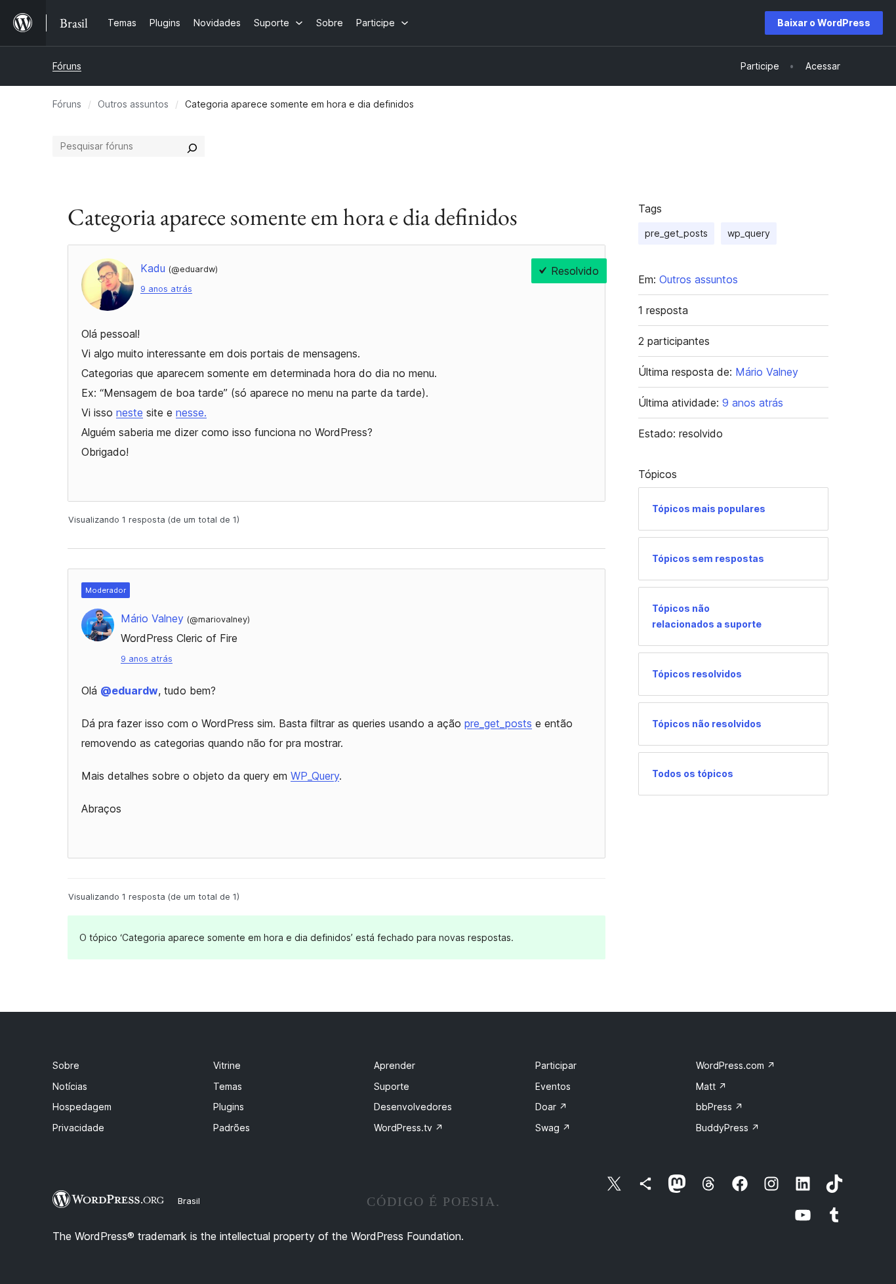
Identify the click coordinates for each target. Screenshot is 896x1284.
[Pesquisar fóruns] (192, 146)
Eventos (553, 1086)
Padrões (231, 1127)
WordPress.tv (408, 1127)
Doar (551, 1106)
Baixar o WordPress (823, 22)
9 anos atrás (166, 289)
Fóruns (66, 65)
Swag (553, 1127)
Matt (711, 1086)
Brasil (189, 1200)
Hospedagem (82, 1106)
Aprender (394, 1065)
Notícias (69, 1086)
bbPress (719, 1106)
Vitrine (227, 1065)
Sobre (65, 1065)
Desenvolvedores (413, 1106)
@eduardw (129, 690)
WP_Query (315, 775)
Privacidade (78, 1127)
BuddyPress (728, 1127)
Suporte (391, 1086)
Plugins (228, 1106)
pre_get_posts (498, 723)
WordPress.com (735, 1065)
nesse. (191, 412)
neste (129, 412)
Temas (227, 1086)
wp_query (748, 233)
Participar (556, 1065)
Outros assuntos (133, 104)
